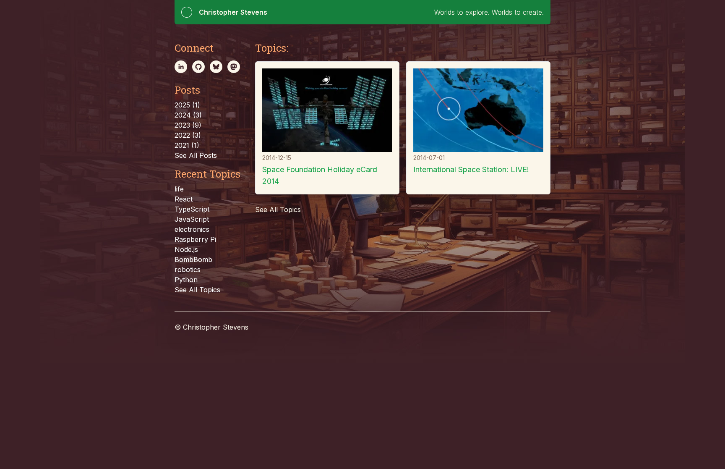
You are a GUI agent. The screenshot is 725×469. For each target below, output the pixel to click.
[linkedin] (181, 66)
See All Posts (196, 155)
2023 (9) (188, 125)
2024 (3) (188, 115)
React (184, 199)
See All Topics (197, 290)
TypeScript (192, 209)
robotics (188, 269)
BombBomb (193, 259)
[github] (198, 66)
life (179, 189)
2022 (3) (188, 135)
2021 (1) (187, 145)
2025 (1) (187, 105)
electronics (192, 229)
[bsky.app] (216, 66)
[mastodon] (233, 66)
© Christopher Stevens (211, 327)
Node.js (186, 249)
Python (186, 279)
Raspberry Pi (195, 239)
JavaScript (192, 219)
